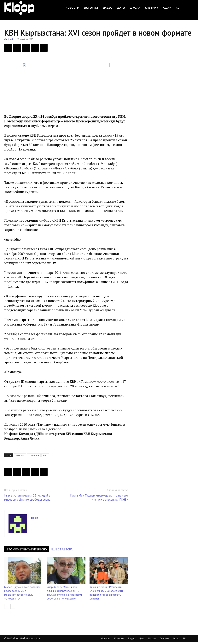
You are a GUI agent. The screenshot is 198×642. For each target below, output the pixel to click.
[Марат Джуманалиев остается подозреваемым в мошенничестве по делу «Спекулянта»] (23, 570)
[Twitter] (17, 48)
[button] (189, 8)
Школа (135, 7)
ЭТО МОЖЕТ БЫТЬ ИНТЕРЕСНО (27, 549)
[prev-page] (6, 606)
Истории (91, 7)
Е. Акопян (34, 455)
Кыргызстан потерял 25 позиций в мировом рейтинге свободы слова (27, 497)
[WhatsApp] (44, 48)
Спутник (151, 7)
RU (177, 7)
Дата (121, 7)
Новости (72, 7)
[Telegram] (35, 48)
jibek (11, 39)
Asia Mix (20, 455)
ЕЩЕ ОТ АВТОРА (62, 549)
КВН (45, 455)
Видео (107, 7)
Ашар (167, 7)
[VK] (26, 48)
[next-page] (12, 606)
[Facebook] (8, 48)
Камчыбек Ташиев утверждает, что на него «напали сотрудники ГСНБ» (99, 497)
